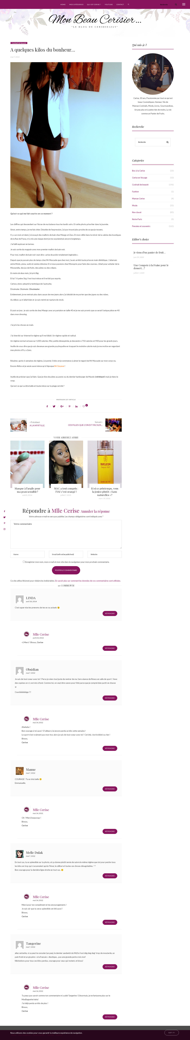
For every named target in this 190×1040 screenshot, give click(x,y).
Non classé (136, 212)
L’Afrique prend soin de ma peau (104, 490)
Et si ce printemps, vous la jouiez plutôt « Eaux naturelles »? (66, 492)
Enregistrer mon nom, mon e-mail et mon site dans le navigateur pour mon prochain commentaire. (67, 562)
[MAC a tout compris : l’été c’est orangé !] (27, 464)
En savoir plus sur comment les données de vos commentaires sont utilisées (87, 581)
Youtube (109, 4)
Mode (134, 205)
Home (63, 4)
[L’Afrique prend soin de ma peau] (105, 464)
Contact (120, 4)
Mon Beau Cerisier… (95, 20)
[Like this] (84, 406)
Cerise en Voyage (139, 177)
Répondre (110, 613)
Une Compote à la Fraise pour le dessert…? (151, 267)
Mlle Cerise (65, 510)
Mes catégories (76, 4)
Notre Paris (137, 219)
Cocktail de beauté (19, 43)
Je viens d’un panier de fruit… (150, 252)
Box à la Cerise (138, 171)
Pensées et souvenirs (141, 226)
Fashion (135, 191)
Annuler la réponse (95, 511)
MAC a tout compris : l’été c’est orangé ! (27, 490)
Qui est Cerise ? (94, 4)
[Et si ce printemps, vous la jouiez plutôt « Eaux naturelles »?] (66, 464)
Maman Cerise (138, 198)
